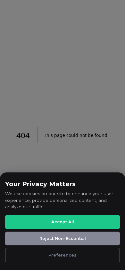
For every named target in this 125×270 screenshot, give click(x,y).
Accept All (62, 221)
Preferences (62, 255)
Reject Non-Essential (62, 238)
